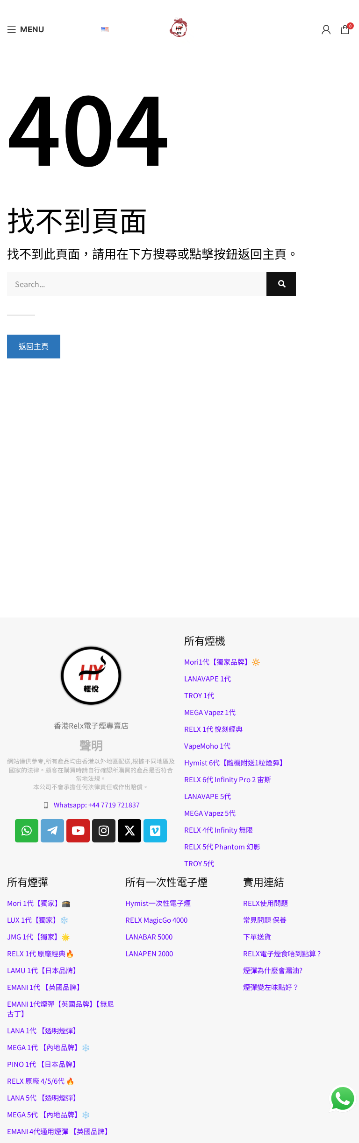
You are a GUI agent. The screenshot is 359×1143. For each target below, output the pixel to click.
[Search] (281, 284)
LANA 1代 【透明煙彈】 (43, 1030)
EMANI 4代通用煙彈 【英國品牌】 (59, 1131)
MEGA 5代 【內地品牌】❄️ (48, 1114)
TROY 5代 (199, 863)
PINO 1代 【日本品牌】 (43, 1064)
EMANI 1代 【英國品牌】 (45, 987)
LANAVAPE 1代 (207, 678)
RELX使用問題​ (265, 903)
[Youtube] (78, 830)
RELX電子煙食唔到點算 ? (282, 953)
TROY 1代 (199, 695)
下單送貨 (257, 936)
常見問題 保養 (265, 920)
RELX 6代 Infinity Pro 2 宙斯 (227, 779)
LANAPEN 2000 (149, 953)
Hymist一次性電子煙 (158, 903)
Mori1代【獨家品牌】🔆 (222, 661)
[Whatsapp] (26, 830)
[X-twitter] (129, 830)
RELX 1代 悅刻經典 (213, 729)
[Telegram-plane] (52, 830)
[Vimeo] (155, 830)
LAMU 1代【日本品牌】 (43, 970)
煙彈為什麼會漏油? (272, 970)
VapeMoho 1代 (207, 745)
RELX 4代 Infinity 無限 (218, 829)
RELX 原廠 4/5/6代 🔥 (41, 1081)
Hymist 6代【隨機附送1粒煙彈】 (235, 762)
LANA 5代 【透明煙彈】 (43, 1097)
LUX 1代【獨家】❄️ (38, 920)
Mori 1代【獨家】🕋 (39, 903)
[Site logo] (179, 28)
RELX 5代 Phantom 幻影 (222, 846)
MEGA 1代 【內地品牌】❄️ (48, 1047)
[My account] (326, 29)
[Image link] (91, 674)
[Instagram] (103, 830)
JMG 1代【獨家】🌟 (38, 936)
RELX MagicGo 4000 (156, 920)
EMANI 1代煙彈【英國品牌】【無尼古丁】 (60, 1008)
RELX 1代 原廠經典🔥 (40, 953)
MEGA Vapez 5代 (210, 813)
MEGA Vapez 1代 (210, 712)
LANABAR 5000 (148, 936)
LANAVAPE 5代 (207, 796)
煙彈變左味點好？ (271, 987)
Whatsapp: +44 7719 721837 (97, 804)
